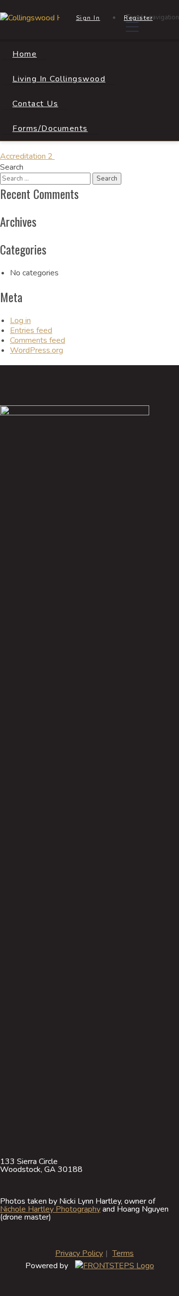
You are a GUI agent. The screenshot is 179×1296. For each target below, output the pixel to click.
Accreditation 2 (27, 156)
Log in (20, 320)
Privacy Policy (79, 1253)
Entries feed (31, 330)
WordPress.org (36, 350)
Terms (123, 1253)
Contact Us (35, 103)
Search (11, 167)
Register (138, 18)
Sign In (88, 18)
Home (24, 54)
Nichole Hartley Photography (50, 1209)
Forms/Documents (50, 128)
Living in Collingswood (58, 78)
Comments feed (37, 340)
